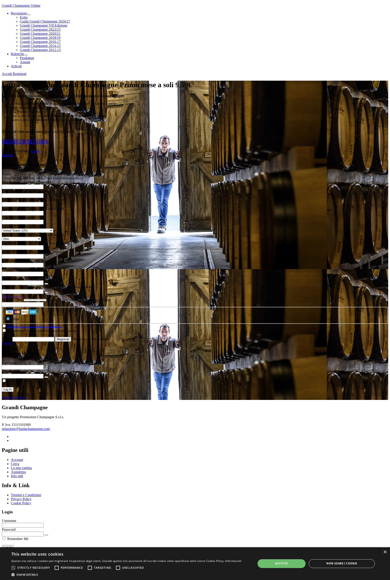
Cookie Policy (21, 503)
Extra (24, 17)
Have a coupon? (13, 296)
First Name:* (11, 182)
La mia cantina (21, 468)
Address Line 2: (13, 209)
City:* (7, 217)
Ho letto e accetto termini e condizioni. (34, 326)
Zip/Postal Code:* (15, 243)
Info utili (17, 476)
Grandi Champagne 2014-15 (40, 46)
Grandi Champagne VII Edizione (43, 25)
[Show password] (46, 283)
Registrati (19, 74)
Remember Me (17, 381)
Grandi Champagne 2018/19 (40, 38)
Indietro (7, 155)
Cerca (15, 464)
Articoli (16, 66)
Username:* (10, 261)
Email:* (7, 269)
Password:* (10, 278)
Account (17, 460)
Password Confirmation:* (20, 287)
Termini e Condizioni (26, 495)
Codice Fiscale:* (14, 252)
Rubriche (17, 54)
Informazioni (233, 561)
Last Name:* (11, 191)
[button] (13, 567)
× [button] (385, 552)
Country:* (9, 226)
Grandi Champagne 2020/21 (40, 33)
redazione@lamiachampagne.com (26, 429)
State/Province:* (14, 235)
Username (9, 363)
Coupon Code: (12, 300)
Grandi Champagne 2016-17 (40, 42)
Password (9, 371)
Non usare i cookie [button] (341, 563)
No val (7, 339)
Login (35, 151)
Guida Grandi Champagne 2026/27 (45, 21)
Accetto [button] (281, 563)
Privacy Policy (21, 499)
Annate (25, 62)
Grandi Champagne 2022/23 (40, 29)
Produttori (27, 58)
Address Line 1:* (14, 200)
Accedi (7, 74)
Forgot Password (14, 398)
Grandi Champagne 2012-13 (40, 50)
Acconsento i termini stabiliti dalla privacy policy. (41, 331)
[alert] (195, 563)
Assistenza (18, 472)
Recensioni (19, 13)
